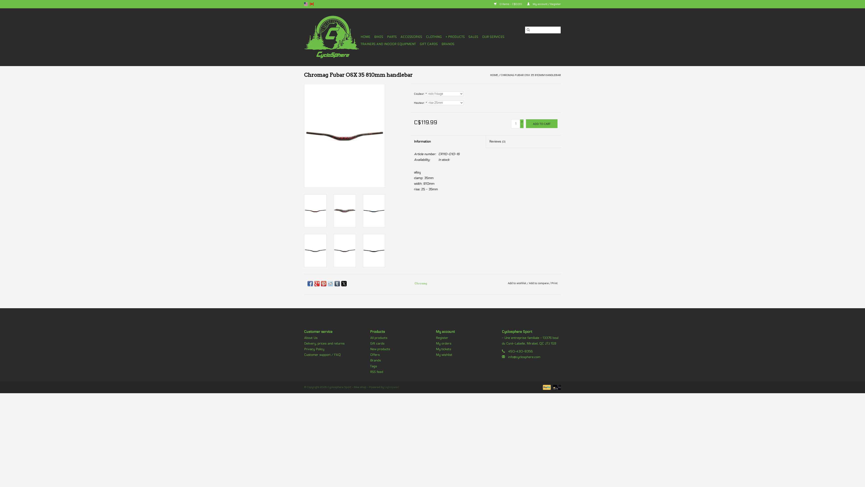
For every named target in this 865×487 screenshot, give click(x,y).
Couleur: (420, 93)
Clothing (434, 37)
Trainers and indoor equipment (388, 44)
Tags (373, 366)
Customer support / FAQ (322, 355)
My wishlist (444, 355)
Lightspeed (392, 387)
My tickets (443, 349)
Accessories (411, 37)
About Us (311, 338)
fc (312, 4)
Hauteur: (420, 102)
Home (365, 37)
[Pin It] (323, 283)
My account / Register (546, 4)
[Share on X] (344, 283)
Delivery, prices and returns (324, 343)
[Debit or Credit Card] (556, 387)
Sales (473, 37)
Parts (392, 37)
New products (380, 349)
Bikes (378, 37)
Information (422, 141)
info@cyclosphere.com (524, 357)
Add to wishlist (517, 283)
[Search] (528, 30)
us (306, 4)
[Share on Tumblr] (337, 283)
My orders (443, 343)
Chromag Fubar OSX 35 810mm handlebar (531, 75)
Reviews (497, 141)
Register (442, 338)
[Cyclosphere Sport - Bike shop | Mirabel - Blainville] (331, 37)
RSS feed (376, 372)
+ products (455, 37)
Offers (375, 355)
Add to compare (539, 283)
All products (378, 338)
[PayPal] (546, 387)
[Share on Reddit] (330, 283)
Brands (448, 44)
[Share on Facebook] (310, 283)
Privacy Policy (314, 349)
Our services (493, 37)
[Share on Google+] (317, 283)
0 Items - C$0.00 (511, 4)
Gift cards (429, 44)
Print (554, 283)
